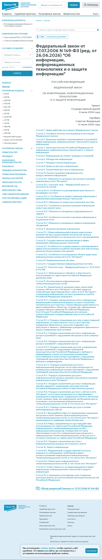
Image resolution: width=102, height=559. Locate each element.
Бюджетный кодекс (12, 137)
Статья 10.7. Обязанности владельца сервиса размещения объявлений (65, 224)
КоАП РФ (8, 117)
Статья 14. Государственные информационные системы (64, 263)
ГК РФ (6, 94)
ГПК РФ (7, 104)
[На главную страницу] (19, 6)
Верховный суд (9, 186)
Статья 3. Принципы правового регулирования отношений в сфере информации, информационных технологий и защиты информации (67, 141)
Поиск (74, 5)
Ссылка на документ (57, 37)
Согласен (91, 550)
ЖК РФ (7, 110)
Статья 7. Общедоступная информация (56, 162)
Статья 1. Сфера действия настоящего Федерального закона (67, 130)
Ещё (95, 13)
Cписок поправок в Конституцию (19, 41)
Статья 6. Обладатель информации (54, 159)
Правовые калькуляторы (14, 170)
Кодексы (7, 13)
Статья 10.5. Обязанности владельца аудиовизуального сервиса (64, 212)
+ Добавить (27, 67)
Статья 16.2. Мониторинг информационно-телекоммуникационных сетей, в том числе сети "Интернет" (66, 462)
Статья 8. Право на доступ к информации (57, 166)
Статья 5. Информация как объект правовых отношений (64, 156)
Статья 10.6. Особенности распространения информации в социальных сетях (66, 218)
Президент (7, 156)
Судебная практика (25, 13)
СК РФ (6, 120)
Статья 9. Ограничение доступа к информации (60, 169)
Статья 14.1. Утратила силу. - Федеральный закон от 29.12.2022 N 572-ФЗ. (68, 268)
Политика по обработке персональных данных (69, 541)
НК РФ (6, 97)
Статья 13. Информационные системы (55, 260)
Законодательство (12, 182)
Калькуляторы (73, 509)
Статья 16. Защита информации (52, 447)
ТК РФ (6, 123)
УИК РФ (7, 127)
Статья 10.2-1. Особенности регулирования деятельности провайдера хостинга (65, 191)
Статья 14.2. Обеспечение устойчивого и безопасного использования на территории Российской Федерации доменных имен (64, 275)
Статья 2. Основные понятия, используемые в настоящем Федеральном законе (65, 134)
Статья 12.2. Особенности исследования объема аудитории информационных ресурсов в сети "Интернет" (66, 255)
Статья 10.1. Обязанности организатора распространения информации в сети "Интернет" (65, 180)
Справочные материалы (14, 174)
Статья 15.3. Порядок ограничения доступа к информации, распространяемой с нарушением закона (66, 342)
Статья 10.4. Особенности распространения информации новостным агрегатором (65, 206)
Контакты (71, 519)
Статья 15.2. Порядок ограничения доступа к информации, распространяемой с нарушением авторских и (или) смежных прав (67, 335)
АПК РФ (7, 100)
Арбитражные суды (12, 190)
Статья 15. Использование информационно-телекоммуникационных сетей (58, 282)
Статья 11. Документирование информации (58, 229)
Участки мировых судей (14, 198)
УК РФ (6, 130)
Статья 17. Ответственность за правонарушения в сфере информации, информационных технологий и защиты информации (65, 469)
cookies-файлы (48, 548)
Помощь (92, 5)
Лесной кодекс (10, 143)
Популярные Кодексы (13, 91)
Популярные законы (50, 13)
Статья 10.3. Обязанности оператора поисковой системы (65, 202)
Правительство (71, 13)
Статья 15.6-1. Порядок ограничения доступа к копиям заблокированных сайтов (63, 408)
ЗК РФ (6, 114)
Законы (6, 87)
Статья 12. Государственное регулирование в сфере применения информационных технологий (62, 241)
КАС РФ (7, 107)
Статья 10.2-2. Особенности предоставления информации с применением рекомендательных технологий (66, 197)
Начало (39, 20)
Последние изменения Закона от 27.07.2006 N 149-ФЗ (18, 25)
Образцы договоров (12, 178)
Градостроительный (13, 140)
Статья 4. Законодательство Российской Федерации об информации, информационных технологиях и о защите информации (64, 150)
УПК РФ (7, 133)
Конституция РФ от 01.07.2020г (18, 37)
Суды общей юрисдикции (15, 194)
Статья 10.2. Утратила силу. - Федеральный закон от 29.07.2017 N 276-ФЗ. (62, 185)
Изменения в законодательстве (12, 161)
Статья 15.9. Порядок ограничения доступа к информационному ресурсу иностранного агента (61, 442)
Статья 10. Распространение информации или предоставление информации (59, 174)
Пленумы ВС (8, 166)
